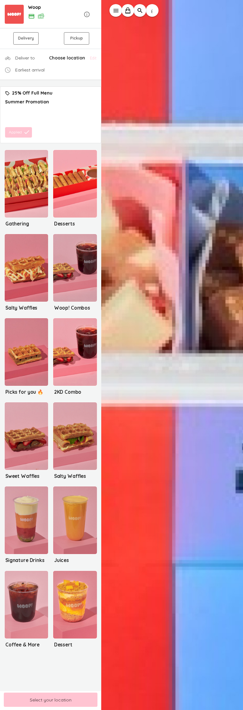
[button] (50, 14)
